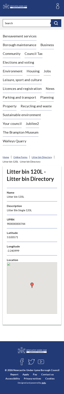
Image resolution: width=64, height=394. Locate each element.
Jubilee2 (32, 123)
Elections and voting (18, 62)
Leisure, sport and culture (22, 80)
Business (47, 45)
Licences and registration (22, 88)
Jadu (43, 382)
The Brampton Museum (20, 132)
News (50, 88)
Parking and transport (19, 97)
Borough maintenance (19, 45)
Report (14, 374)
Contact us (47, 374)
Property (10, 106)
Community (11, 53)
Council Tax (33, 53)
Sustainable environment (22, 115)
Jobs (47, 71)
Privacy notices (32, 378)
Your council (12, 123)
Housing (33, 71)
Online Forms (20, 157)
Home (6, 157)
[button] (32, 285)
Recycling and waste (36, 106)
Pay (35, 374)
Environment (13, 71)
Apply (26, 374)
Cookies (50, 378)
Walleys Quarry (14, 141)
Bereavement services (20, 36)
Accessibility (12, 378)
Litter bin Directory (42, 157)
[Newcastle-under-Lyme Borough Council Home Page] (15, 6)
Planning (47, 97)
